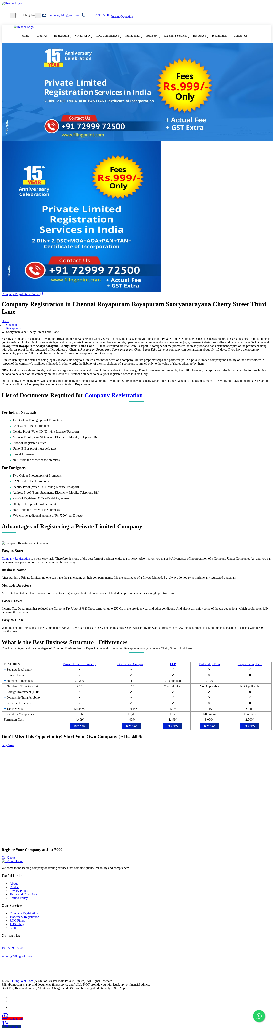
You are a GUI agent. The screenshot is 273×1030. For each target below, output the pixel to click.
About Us (42, 35)
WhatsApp (16, 1018)
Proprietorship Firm (250, 664)
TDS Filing (17, 924)
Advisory (152, 35)
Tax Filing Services (175, 35)
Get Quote (9, 857)
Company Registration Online (21, 294)
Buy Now (79, 725)
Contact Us (240, 35)
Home (25, 35)
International (132, 35)
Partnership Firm (209, 664)
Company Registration (114, 395)
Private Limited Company (79, 664)
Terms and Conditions (23, 894)
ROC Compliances (107, 35)
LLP (173, 664)
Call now (15, 1026)
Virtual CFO (82, 35)
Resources (199, 35)
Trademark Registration (24, 917)
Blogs (13, 927)
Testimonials (219, 35)
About (14, 883)
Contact (14, 887)
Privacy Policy (19, 890)
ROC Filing (17, 920)
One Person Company (131, 664)
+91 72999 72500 (99, 15)
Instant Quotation (122, 16)
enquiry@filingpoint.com (64, 15)
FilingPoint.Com (22, 981)
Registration (61, 35)
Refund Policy (19, 898)
